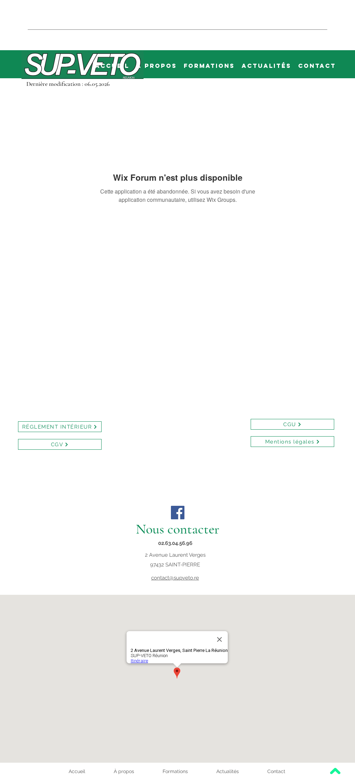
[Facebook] (177, 512)
